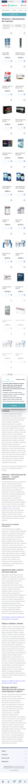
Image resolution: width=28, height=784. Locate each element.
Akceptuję (14, 405)
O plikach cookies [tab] (20, 379)
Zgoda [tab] (7, 379)
